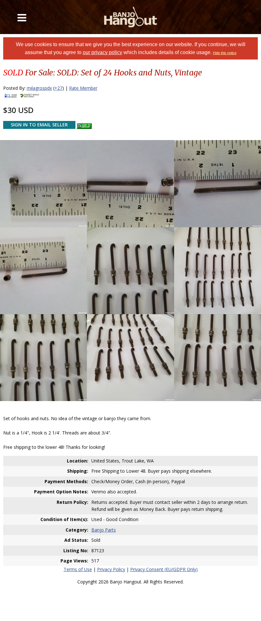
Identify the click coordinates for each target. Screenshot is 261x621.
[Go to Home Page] (131, 17)
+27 (58, 88)
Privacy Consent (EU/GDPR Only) (164, 569)
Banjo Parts (103, 530)
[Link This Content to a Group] (84, 124)
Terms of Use (78, 569)
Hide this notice (224, 53)
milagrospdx (39, 88)
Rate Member (83, 88)
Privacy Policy (111, 569)
